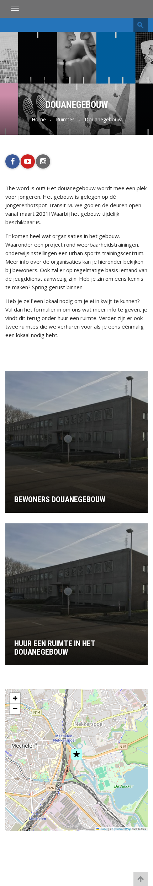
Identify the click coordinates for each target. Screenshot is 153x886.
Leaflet (103, 829)
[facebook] (12, 161)
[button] (76, 762)
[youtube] (28, 161)
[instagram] (43, 161)
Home (39, 119)
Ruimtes (65, 119)
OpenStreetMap (121, 829)
